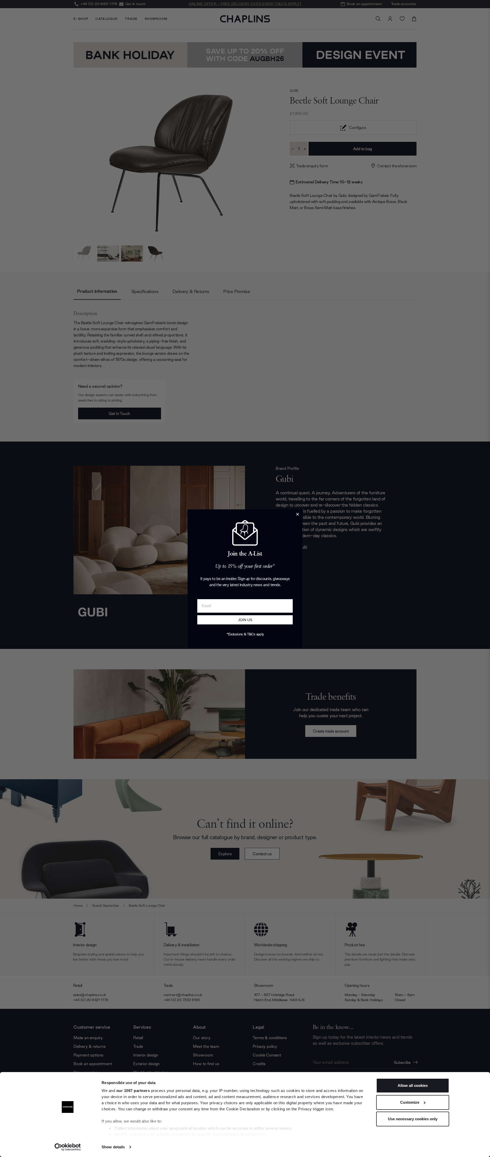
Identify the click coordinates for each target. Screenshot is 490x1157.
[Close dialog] (297, 514)
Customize (409, 1102)
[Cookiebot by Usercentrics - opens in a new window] (67, 1147)
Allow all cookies (413, 1085)
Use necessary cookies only (412, 1119)
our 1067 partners (133, 1090)
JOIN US (245, 620)
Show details (113, 1147)
